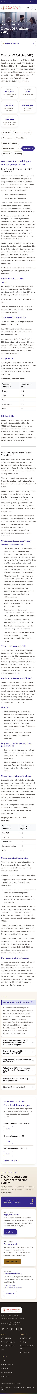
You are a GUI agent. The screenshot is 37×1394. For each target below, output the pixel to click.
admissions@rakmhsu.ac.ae (13, 1288)
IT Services (4, 1368)
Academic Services (7, 1364)
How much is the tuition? (14, 1087)
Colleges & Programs (8, 1342)
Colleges (11, 21)
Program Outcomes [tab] (22, 132)
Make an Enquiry (12, 1261)
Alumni (3, 2)
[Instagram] (12, 1329)
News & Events (25, 1352)
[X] (7, 1329)
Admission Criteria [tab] (10, 143)
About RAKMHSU (25, 1338)
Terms (22, 1387)
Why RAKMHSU (6, 1338)
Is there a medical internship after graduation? (15, 1079)
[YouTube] (21, 1329)
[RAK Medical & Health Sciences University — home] (11, 7)
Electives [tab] (6, 154)
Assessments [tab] (28, 148)
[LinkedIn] (3, 1329)
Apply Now (10, 1232)
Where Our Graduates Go (27, 1347)
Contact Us (33, 2)
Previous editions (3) (10, 1161)
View (9, 1129)
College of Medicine (24, 21)
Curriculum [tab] (7, 138)
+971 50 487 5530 (9, 1285)
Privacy (16, 1387)
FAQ (2, 1350)
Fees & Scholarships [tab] (11, 148)
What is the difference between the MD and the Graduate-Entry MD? (17, 1070)
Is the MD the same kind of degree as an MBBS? (14, 1052)
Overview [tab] (6, 132)
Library (9, 2)
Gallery (15, 2)
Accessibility (30, 1387)
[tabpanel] (18, 573)
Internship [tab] (18, 154)
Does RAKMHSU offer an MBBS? (17, 1002)
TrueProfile (4, 1376)
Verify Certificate (6, 1372)
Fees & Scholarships (7, 1346)
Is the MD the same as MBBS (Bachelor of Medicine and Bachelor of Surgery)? (15, 1042)
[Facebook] (17, 1329)
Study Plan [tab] (20, 138)
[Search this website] (28, 8)
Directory (23, 1342)
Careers (3, 1360)
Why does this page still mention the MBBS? (17, 1060)
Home (2, 21)
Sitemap (3, 1390)
